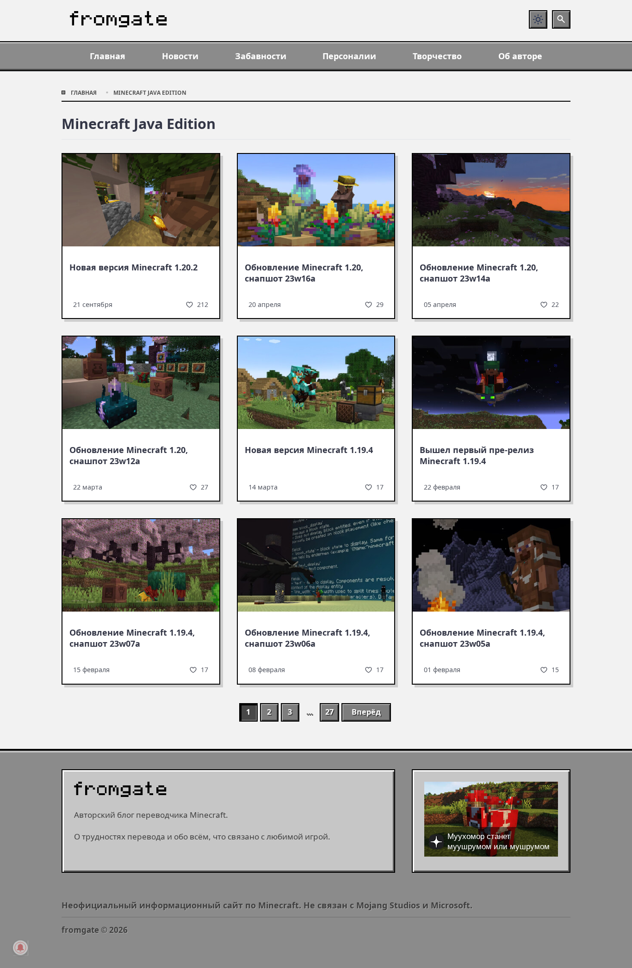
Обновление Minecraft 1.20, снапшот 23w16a (304, 273)
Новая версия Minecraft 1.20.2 (133, 267)
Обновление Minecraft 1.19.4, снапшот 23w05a (482, 638)
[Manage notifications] (20, 947)
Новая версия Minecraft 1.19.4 (309, 449)
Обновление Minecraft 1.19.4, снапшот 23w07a (132, 638)
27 (329, 712)
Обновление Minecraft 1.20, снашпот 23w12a (128, 455)
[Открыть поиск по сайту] (561, 19)
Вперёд (366, 712)
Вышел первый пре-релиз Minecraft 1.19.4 (477, 455)
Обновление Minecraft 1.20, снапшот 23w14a (479, 273)
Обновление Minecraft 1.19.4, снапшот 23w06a (307, 638)
